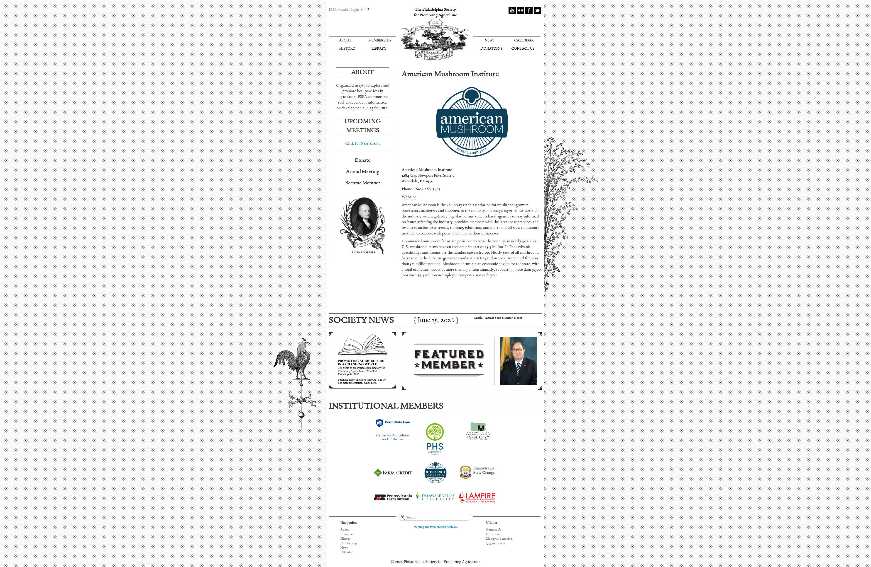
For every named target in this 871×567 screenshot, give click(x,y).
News (489, 40)
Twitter (537, 10)
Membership (379, 40)
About (345, 40)
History (347, 48)
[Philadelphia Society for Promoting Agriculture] (434, 40)
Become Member (362, 183)
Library (379, 48)
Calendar (524, 40)
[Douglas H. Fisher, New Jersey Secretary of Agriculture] (472, 361)
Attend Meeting (362, 172)
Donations (491, 48)
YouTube (512, 10)
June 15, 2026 (436, 316)
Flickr (520, 10)
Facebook (529, 10)
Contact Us (522, 48)
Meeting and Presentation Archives (435, 527)
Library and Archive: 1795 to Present (499, 541)
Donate (362, 160)
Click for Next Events (362, 143)
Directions (493, 534)
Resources (347, 534)
